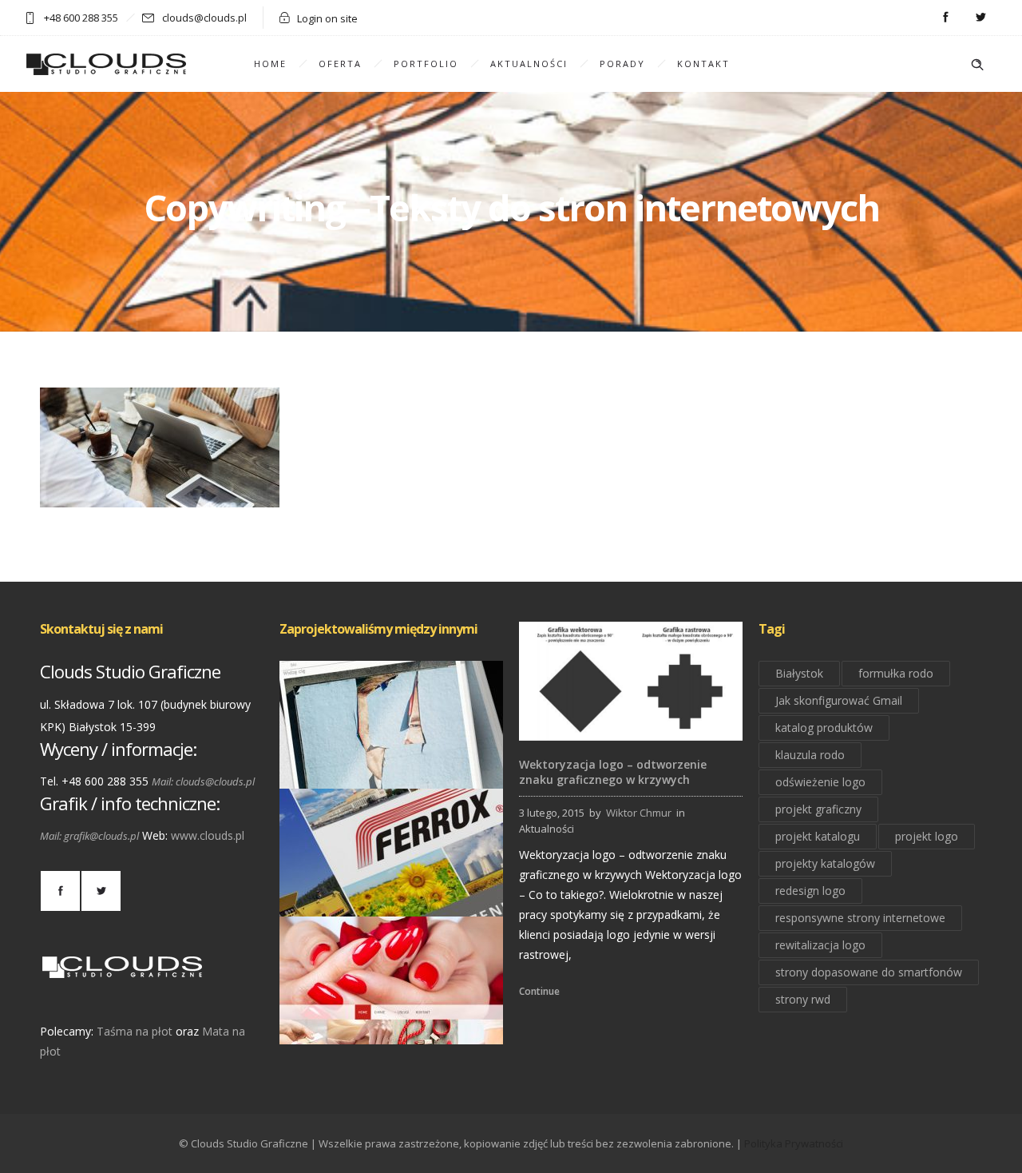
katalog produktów (824, 727)
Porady (622, 64)
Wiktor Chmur (638, 812)
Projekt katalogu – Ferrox (391, 894)
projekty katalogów (825, 863)
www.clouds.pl (207, 835)
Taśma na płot (134, 1031)
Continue (539, 991)
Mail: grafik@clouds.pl (89, 836)
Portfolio (426, 64)
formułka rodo (895, 673)
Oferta (340, 64)
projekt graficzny (818, 809)
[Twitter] (980, 17)
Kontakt (703, 64)
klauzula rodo (810, 754)
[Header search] (977, 64)
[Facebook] (945, 17)
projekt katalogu (817, 836)
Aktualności (529, 64)
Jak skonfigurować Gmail (838, 700)
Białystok (799, 673)
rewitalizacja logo (820, 944)
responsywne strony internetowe (860, 917)
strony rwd (802, 999)
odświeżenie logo (820, 781)
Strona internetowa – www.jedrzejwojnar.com (393, 766)
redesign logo (810, 890)
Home (270, 64)
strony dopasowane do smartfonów (868, 972)
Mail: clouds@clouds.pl (203, 781)
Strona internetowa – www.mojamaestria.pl (391, 1022)
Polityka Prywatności (793, 1143)
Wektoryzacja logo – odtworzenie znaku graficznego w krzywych (613, 772)
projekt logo (926, 836)
